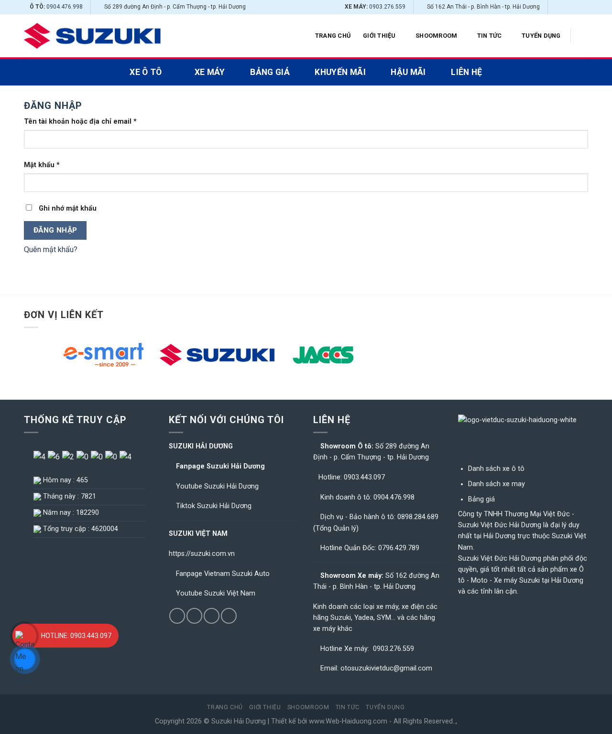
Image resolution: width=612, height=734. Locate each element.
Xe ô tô (146, 72)
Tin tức (489, 35)
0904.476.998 (64, 6)
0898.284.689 (417, 517)
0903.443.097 (364, 477)
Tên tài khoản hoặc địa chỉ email (80, 121)
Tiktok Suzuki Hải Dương (213, 506)
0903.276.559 (387, 6)
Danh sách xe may (496, 484)
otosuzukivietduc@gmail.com (386, 668)
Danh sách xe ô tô (496, 469)
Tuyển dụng (541, 35)
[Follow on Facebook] (556, 7)
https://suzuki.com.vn (202, 554)
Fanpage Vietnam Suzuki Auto (223, 574)
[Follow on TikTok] (565, 7)
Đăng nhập (55, 230)
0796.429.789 (398, 548)
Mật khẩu (42, 165)
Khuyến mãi (340, 72)
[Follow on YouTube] (583, 7)
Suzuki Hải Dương (238, 721)
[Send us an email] (574, 7)
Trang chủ (332, 35)
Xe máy (210, 72)
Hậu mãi (408, 72)
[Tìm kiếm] (584, 36)
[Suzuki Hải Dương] (93, 36)
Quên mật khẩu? (50, 249)
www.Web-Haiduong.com (348, 721)
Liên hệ (466, 72)
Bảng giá (270, 72)
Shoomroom (436, 35)
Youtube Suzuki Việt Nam (215, 593)
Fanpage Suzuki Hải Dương (220, 466)
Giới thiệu (379, 35)
